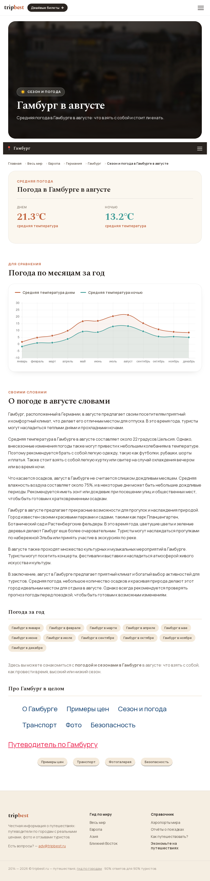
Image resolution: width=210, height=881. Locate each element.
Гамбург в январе (26, 627)
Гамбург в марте (103, 627)
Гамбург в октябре (138, 637)
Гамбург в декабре (27, 647)
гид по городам (89, 868)
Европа (54, 163)
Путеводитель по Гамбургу (53, 744)
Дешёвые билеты (47, 7)
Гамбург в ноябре (177, 637)
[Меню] (201, 8)
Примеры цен (88, 708)
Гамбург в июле (59, 637)
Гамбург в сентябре (97, 637)
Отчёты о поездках (167, 829)
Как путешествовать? (169, 836)
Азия (94, 836)
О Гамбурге (40, 708)
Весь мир (35, 163)
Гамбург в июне (24, 637)
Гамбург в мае (175, 627)
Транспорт (39, 724)
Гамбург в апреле (140, 627)
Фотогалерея (120, 761)
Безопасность (113, 724)
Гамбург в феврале (65, 627)
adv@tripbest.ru (52, 845)
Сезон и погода (142, 708)
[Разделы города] (199, 148)
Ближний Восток (104, 843)
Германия (74, 163)
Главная (15, 163)
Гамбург (94, 163)
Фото (74, 724)
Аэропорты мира (165, 822)
